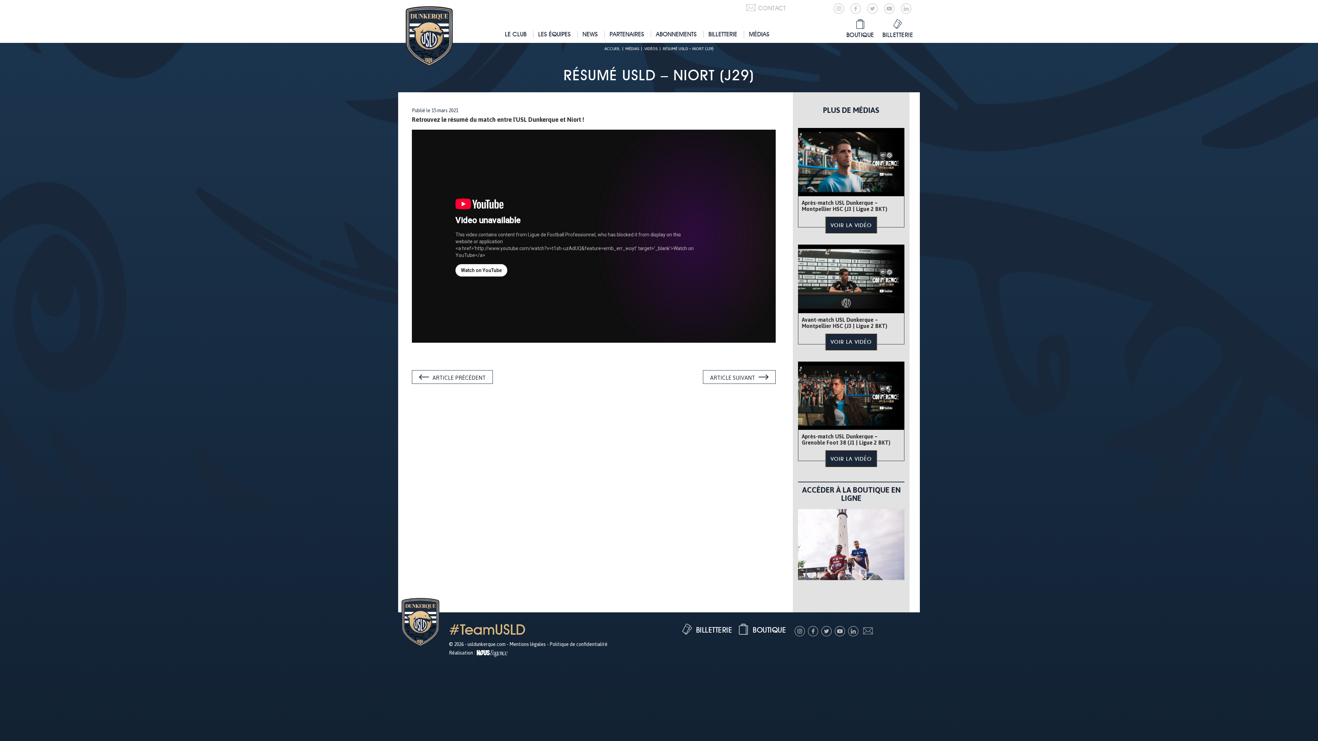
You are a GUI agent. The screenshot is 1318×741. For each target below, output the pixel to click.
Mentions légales (527, 644)
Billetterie (722, 34)
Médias (759, 34)
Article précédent (459, 378)
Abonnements (676, 34)
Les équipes (554, 34)
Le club (516, 34)
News (590, 34)
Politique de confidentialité (579, 644)
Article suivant (732, 378)
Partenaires (627, 34)
